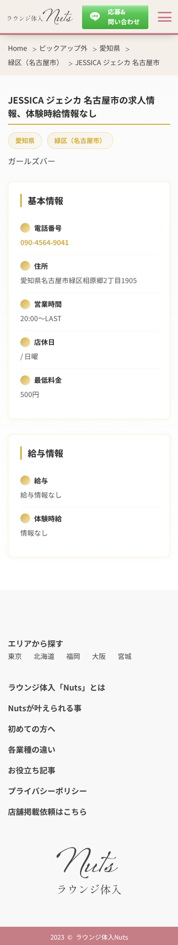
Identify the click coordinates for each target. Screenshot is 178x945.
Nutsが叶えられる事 (45, 708)
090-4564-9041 (44, 242)
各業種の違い (31, 749)
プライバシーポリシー (47, 791)
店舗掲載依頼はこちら (47, 811)
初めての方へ (31, 728)
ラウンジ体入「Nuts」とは (56, 687)
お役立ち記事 (31, 770)
